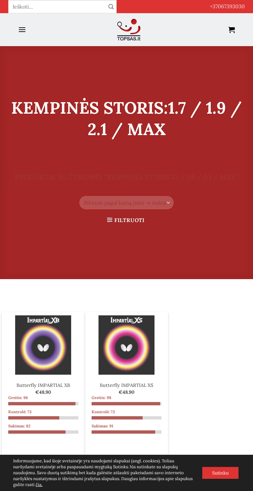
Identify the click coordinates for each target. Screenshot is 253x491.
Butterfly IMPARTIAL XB (43, 385)
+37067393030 (227, 6)
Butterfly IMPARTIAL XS (126, 385)
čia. (39, 484)
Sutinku (220, 473)
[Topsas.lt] (129, 29)
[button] (22, 29)
